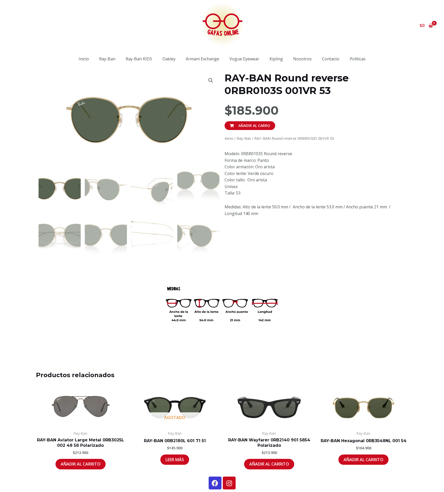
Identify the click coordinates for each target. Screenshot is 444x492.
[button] (210, 80)
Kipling (276, 59)
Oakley (168, 59)
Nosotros (302, 59)
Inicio (84, 59)
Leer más (174, 459)
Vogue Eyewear (244, 59)
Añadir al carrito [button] (80, 464)
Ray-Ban (107, 59)
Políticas (358, 59)
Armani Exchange (202, 59)
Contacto (330, 59)
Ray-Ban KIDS (139, 59)
